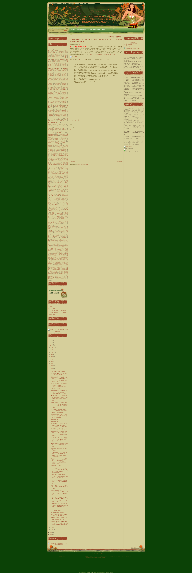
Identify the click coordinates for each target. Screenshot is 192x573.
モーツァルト (57, 232)
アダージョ (54, 154)
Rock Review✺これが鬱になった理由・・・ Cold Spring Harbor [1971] (59, 481)
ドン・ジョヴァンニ (55, 207)
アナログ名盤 (59, 156)
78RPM (51, 100)
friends (64, 113)
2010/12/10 (57, 64)
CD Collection (60, 105)
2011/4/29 (58, 86)
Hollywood (58, 115)
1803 (60, 51)
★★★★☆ (63, 49)
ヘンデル (59, 223)
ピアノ (65, 214)
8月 (52, 356)
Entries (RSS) (81, 29)
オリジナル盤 (65, 172)
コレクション (55, 183)
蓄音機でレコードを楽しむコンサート (57, 267)
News (49, 133)
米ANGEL (63, 275)
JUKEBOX (50, 120)
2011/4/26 (64, 84)
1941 (57, 55)
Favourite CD (65, 111)
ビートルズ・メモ (51, 216)
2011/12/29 (57, 75)
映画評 (61, 245)
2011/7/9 (57, 92)
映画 (57, 245)
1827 (50, 52)
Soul (61, 145)
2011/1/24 (50, 68)
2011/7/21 (56, 89)
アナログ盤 (52, 156)
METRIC (50, 129)
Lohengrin (55, 125)
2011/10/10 (65, 68)
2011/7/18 (58, 88)
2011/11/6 (64, 73)
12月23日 (66, 50)
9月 (52, 354)
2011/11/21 (50, 72)
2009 (51, 534)
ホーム (96, 161)
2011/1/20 (50, 66)
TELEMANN (50, 150)
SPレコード (58, 146)
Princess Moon (54, 419)
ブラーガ (56, 218)
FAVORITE (50, 111)
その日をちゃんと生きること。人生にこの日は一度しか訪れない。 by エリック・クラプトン (59, 425)
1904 (62, 52)
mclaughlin (57, 128)
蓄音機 (66, 266)
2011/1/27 (57, 68)
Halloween (50, 115)
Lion (59, 124)
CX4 (67, 107)
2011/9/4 (57, 96)
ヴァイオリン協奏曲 (61, 166)
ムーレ (58, 228)
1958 (53, 57)
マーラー (64, 226)
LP (65, 125)
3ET (130, 46)
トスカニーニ (62, 204)
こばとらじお (96, 11)
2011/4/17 (57, 83)
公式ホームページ (81, 59)
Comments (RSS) (94, 29)
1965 (65, 57)
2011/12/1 (57, 74)
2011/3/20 (58, 80)
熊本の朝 (62, 252)
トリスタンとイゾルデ (60, 205)
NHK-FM (60, 133)
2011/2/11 (63, 77)
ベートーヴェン (55, 222)
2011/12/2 (64, 74)
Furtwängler (50, 114)
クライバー (50, 178)
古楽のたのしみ (52, 254)
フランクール (61, 219)
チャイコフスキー (63, 199)
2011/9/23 (50, 96)
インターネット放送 (63, 164)
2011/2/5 (55, 79)
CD (53, 105)
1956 (49, 57)
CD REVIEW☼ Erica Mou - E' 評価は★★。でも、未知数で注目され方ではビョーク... (59, 439)
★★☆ (49, 50)
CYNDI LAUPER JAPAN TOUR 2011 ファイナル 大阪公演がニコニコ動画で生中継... (59, 411)
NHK (54, 133)
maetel (49, 127)
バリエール (65, 212)
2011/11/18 (57, 70)
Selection (56, 145)
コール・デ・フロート (63, 181)
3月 (52, 368)
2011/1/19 (63, 65)
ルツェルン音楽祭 (60, 240)
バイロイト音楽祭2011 (59, 210)
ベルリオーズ (64, 222)
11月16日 (54, 50)
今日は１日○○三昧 (61, 255)
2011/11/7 (50, 74)
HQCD (64, 115)
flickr (51, 113)
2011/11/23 (64, 72)
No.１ (59, 137)
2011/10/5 (64, 69)
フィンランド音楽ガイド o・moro (57, 312)
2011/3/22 (64, 80)
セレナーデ (62, 197)
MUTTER (64, 131)
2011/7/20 (50, 89)
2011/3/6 (64, 82)
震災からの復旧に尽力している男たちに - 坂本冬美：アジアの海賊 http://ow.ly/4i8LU (59, 416)
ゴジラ (50, 182)
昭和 (52, 261)
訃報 (49, 280)
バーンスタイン (59, 209)
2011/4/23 (50, 84)
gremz (65, 114)
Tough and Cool (52, 308)
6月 (52, 361)
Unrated (49, 151)
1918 (61, 54)
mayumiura (50, 128)
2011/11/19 (64, 70)
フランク (54, 219)
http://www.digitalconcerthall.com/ (55, 116)
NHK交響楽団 (51, 134)
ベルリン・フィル (51, 223)
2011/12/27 (50, 75)
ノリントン (65, 208)
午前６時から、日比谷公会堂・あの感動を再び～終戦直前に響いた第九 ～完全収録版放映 (59, 505)
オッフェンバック (62, 171)
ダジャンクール (59, 198)
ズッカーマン (52, 194)
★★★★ (50, 49)
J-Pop (66, 118)
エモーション (63, 169)
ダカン (53, 198)
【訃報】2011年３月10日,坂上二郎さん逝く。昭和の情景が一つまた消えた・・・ (59, 445)
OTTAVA (56, 138)
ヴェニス (56, 168)
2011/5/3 (64, 86)
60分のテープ (64, 98)
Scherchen (50, 145)
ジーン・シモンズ (57, 186)
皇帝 (55, 255)
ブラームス (62, 218)
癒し (58, 278)
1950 (57, 56)
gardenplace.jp (75, 120)
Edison (51, 110)
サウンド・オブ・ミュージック (57, 185)
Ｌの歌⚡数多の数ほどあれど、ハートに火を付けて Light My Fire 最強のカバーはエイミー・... (59, 476)
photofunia (50, 139)
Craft (63, 107)
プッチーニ (50, 218)
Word (55, 153)
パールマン (51, 209)
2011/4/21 (64, 83)
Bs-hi (49, 105)
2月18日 (56, 97)
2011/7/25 (50, 91)
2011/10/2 (52, 69)
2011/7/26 (57, 91)
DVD (67, 109)
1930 (49, 55)
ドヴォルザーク (54, 204)
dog (58, 109)
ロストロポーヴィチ (55, 244)
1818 (67, 51)
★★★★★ (56, 49)
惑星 (66, 278)
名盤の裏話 (58, 277)
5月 (52, 363)
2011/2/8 (60, 79)
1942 (62, 55)
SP (53, 146)
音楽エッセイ (65, 246)
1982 (50, 61)
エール (57, 169)
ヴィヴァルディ (62, 167)
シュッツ (54, 190)
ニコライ (62, 207)
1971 (51, 60)
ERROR (57, 110)
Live (49, 125)
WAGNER (50, 153)
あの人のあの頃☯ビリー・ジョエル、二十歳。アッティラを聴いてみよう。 (59, 486)
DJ (55, 109)
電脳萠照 (63, 268)
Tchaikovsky (63, 149)
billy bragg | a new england (57, 512)
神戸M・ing (51, 306)
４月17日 (57, 98)
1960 (57, 57)
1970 (67, 59)
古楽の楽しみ (61, 254)
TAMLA (57, 149)
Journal (64, 119)
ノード (59, 208)
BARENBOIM (56, 101)
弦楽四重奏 (66, 253)
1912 (53, 54)
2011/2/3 (50, 79)
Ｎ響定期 (64, 137)
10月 (52, 352)
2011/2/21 (64, 78)
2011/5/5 (55, 87)
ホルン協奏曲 (52, 226)
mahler (56, 127)
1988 (54, 61)
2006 (63, 63)
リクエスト (63, 237)
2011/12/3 (64, 75)
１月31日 (59, 63)
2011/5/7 (60, 87)
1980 (67, 60)
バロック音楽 (59, 214)
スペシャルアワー (53, 195)
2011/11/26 (50, 73)
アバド (65, 156)
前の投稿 (119, 161)
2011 (51, 345)
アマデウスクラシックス (53, 158)
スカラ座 (50, 192)
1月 (52, 529)
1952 (61, 56)
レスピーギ (54, 243)
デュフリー (61, 203)
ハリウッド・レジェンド (56, 212)
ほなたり (50, 225)
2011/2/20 (57, 78)
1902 (58, 52)
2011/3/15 (52, 80)
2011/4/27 (50, 86)
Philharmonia (63, 138)
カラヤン (62, 176)
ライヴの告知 (54, 236)
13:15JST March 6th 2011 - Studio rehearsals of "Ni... (59, 509)
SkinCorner (90, 572)
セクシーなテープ (54, 197)
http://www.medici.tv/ (52, 118)
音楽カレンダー (54, 248)
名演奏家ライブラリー (59, 276)
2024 (51, 340)
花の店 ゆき (51, 314)
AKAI (56, 100)
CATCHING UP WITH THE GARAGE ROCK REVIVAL (58, 370)
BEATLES (63, 101)
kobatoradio (52, 122)
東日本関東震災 (56, 269)
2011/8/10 (64, 92)
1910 (49, 54)
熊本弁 (60, 253)
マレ (57, 227)
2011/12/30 (50, 77)
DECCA (51, 109)
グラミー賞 (55, 180)
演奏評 (58, 246)
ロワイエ (62, 244)
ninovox (54, 137)
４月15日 (52, 98)
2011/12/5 (57, 77)
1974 (59, 60)
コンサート (62, 183)
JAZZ (59, 119)
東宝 (60, 272)
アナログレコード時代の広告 (60, 155)
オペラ (58, 172)
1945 (65, 55)
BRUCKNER (63, 104)
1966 (49, 59)
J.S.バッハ (53, 119)
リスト (49, 239)
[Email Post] (70, 122)
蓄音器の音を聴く (60, 266)
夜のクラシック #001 (56, 465)
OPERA (50, 138)
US (54, 151)
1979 (63, 60)
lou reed (61, 125)
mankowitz (63, 127)
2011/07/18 (64, 64)
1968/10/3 (62, 59)
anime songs (62, 100)
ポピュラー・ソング (58, 225)
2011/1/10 (50, 65)
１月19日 (62, 61)
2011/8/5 (58, 93)
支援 (61, 258)
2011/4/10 (50, 83)
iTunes (61, 118)
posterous (57, 139)
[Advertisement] (85, 146)
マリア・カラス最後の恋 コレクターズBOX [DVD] (102, 54)
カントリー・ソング (55, 177)
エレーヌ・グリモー (52, 171)
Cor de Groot (57, 107)
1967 (53, 59)
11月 (52, 350)
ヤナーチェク (62, 234)
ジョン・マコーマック (62, 191)
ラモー (57, 237)
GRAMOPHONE (58, 114)
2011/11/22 (57, 72)
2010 (51, 64)
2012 (51, 344)
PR (62, 139)
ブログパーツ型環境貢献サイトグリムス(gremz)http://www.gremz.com (131, 44)
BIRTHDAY (64, 102)
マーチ (58, 226)
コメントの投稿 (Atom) (82, 164)
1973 (55, 60)
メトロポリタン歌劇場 (59, 231)
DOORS (62, 109)
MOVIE (60, 129)
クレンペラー (54, 181)
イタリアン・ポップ (56, 162)
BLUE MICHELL (55, 104)
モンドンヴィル (55, 234)
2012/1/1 (50, 97)
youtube (60, 153)
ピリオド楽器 (60, 216)
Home (73, 29)
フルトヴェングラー (57, 221)
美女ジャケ (62, 273)
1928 (65, 54)
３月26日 (62, 97)
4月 (52, 365)
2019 (51, 342)
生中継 (53, 262)
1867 (54, 52)
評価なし (57, 275)
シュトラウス (61, 190)
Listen (63, 124)
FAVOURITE (57, 111)
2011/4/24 (57, 84)
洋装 (62, 278)
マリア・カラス (51, 227)
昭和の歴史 (62, 261)
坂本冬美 (51, 258)
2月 (52, 527)
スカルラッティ (56, 192)
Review (63, 142)
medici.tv (63, 128)
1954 (65, 56)
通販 (55, 268)
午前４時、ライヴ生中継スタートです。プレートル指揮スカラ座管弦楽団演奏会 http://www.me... (59, 523)
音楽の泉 (61, 248)
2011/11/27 (57, 73)
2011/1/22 (64, 66)
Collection (50, 107)
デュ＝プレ (54, 203)
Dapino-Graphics (109, 572)
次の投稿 (73, 161)
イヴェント (62, 160)
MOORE (55, 129)
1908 (66, 52)
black (49, 104)
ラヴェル (60, 236)
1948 (49, 56)
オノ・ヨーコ (51, 172)
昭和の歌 (56, 261)
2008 (67, 63)
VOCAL (64, 151)
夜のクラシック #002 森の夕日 (59, 429)
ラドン (65, 236)
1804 (63, 51)
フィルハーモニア (55, 217)
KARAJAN (62, 120)
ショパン (54, 191)
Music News (57, 131)
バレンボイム (52, 213)
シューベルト (61, 189)
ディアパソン (62, 200)
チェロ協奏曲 (54, 199)
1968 (57, 59)
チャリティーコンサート (53, 200)
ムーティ (54, 228)
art (67, 100)
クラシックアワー (58, 178)
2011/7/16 (52, 88)
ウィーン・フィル (52, 167)
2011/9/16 (57, 94)
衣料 (54, 245)
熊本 (58, 252)
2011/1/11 (57, 65)
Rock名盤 (64, 144)
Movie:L (65, 129)
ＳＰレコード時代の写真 (58, 147)
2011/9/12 (50, 94)
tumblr (56, 150)
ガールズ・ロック (59, 175)
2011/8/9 (64, 93)
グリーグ (61, 180)
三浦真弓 (56, 258)
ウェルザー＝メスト (63, 168)
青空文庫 (58, 262)
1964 (61, 57)
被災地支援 (55, 273)
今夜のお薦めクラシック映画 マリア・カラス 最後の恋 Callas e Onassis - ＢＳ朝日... (59, 392)
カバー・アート (55, 176)
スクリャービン (65, 192)
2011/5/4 (50, 87)
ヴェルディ (51, 169)
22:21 (80, 44)
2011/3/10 (66, 79)
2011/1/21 (57, 66)
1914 (57, 54)
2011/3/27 (58, 82)
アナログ (60, 154)
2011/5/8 (66, 87)
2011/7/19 (64, 88)
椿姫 (59, 268)
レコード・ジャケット (55, 241)
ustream (59, 151)
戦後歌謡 (63, 262)
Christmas (62, 106)
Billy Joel (57, 102)
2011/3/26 (50, 82)
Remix (56, 142)
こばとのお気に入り (58, 182)
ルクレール (53, 240)
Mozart (49, 131)
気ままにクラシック (56, 250)
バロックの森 (60, 213)
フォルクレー (63, 217)
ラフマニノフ (51, 237)
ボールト (65, 223)
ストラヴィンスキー (61, 194)
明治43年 (65, 277)
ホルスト (66, 225)
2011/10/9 (50, 70)
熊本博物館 (55, 253)
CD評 (56, 106)
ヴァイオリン (53, 166)
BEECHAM (50, 102)
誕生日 (55, 264)
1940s (53, 55)
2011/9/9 (64, 96)
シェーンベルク (54, 187)
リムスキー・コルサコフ (58, 239)
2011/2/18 (50, 78)
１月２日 (53, 63)
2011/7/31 (50, 92)
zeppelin (66, 153)
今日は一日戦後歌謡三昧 (63, 257)
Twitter (62, 150)
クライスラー (63, 177)
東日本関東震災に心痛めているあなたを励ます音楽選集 (58, 270)
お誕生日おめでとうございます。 (57, 173)
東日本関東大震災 (53, 272)
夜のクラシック (51, 278)
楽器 (63, 249)
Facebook (64, 110)
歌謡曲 (59, 249)
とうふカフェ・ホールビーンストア (57, 310)
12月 (52, 347)
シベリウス (61, 187)
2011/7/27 (64, 91)
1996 (58, 61)
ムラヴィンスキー (54, 230)
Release (49, 142)
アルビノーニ (55, 160)
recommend (61, 141)
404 (67, 97)
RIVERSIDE (51, 144)
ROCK (57, 144)
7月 (52, 359)
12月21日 (60, 50)
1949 (53, 56)
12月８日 (51, 51)
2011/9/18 (64, 94)
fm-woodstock (57, 113)
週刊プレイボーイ (57, 259)
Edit (103, 29)
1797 (56, 51)
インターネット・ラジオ (59, 163)
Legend (54, 124)
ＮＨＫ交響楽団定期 (60, 134)
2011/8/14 (50, 93)
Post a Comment (74, 130)
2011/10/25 (58, 69)
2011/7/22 (63, 89)
